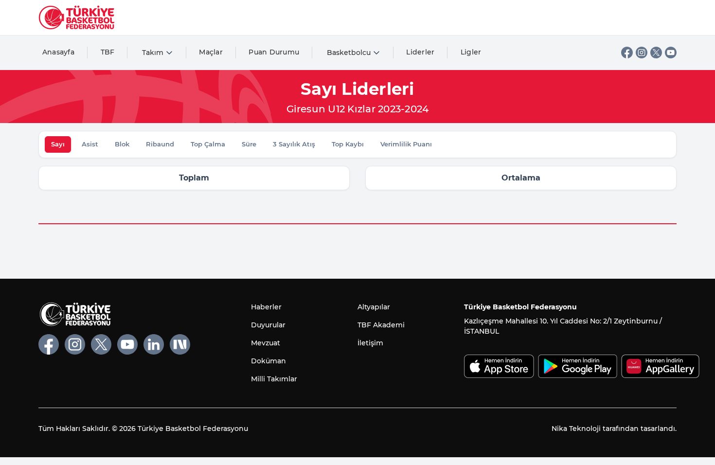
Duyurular (268, 325)
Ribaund (160, 144)
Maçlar (211, 52)
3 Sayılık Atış (294, 144)
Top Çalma (208, 144)
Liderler (420, 52)
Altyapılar (374, 307)
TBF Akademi (381, 325)
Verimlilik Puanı (406, 144)
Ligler (471, 52)
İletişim (370, 343)
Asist (90, 144)
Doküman (268, 361)
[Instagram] (641, 52)
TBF (108, 52)
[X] (656, 52)
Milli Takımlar (274, 379)
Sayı (58, 144)
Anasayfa (58, 52)
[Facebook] (627, 52)
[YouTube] (671, 52)
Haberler (266, 307)
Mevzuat (265, 343)
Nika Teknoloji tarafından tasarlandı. (614, 428)
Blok (122, 144)
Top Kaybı (348, 144)
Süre (249, 144)
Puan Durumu (274, 52)
